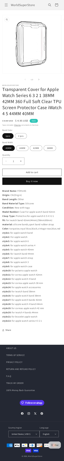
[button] (6, 5)
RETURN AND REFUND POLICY (21, 369)
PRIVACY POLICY (14, 362)
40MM (8, 148)
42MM (36, 148)
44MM (22, 148)
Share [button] (8, 330)
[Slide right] (38, 79)
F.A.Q (8, 376)
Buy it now (32, 181)
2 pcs (21, 136)
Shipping (17, 125)
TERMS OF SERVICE (15, 355)
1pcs (8, 136)
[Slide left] (25, 79)
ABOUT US (11, 348)
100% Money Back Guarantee (20, 390)
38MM (50, 148)
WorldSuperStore (35, 456)
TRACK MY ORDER (14, 383)
